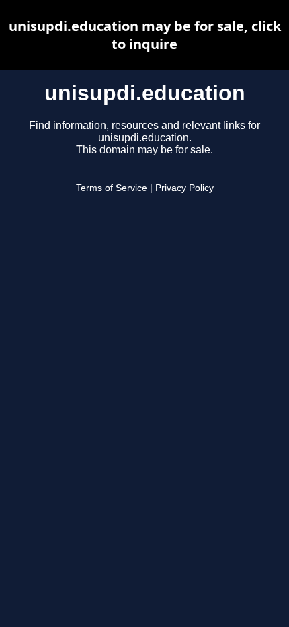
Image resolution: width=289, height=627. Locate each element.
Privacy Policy (184, 188)
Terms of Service (111, 188)
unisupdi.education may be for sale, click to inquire (145, 35)
